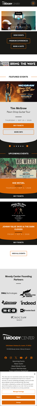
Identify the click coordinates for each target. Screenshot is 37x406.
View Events (18, 35)
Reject (19, 397)
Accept (18, 402)
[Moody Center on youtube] (21, 357)
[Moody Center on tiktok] (26, 357)
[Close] (35, 374)
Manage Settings (18, 391)
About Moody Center (18, 366)
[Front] (18, 337)
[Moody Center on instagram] (10, 357)
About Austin (18, 364)
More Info (18, 132)
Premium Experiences (18, 41)
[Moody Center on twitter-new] (16, 357)
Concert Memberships (18, 368)
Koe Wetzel (18, 183)
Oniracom (27, 349)
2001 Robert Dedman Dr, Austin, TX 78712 (18, 345)
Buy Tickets (18, 125)
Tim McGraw (18, 108)
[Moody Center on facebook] (5, 357)
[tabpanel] (18, 112)
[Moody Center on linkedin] (31, 357)
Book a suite (18, 46)
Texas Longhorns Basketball (18, 371)
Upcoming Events (18, 361)
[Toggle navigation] (33, 3)
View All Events (18, 253)
